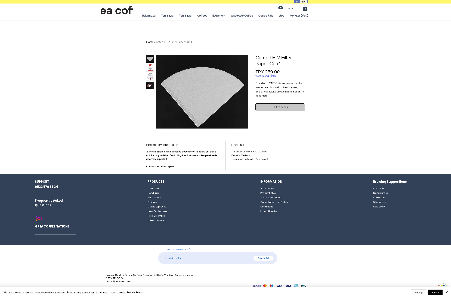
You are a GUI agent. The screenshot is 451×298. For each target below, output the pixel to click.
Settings (418, 292)
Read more (261, 95)
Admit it (435, 292)
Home (150, 41)
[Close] (447, 292)
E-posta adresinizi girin (176, 249)
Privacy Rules (134, 292)
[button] (305, 8)
